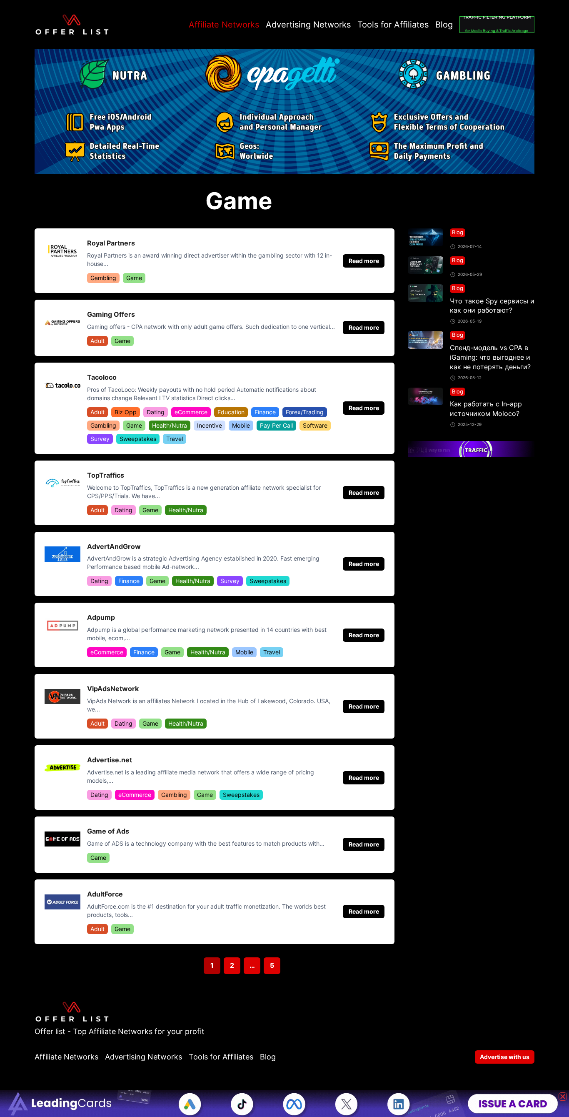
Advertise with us (504, 1056)
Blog (444, 25)
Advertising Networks (308, 25)
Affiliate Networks (224, 25)
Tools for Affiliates (393, 25)
